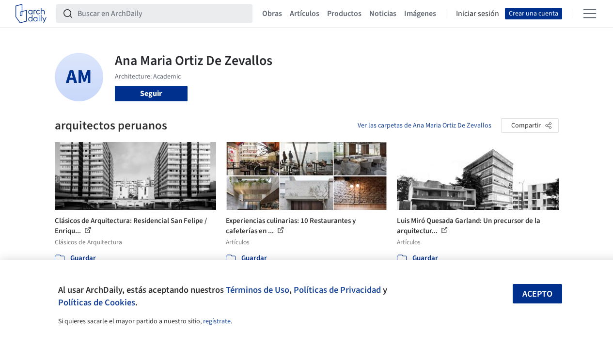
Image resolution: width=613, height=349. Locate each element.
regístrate (217, 321)
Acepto (537, 294)
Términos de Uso (257, 290)
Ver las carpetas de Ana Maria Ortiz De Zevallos (424, 125)
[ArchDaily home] (31, 13)
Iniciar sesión (477, 13)
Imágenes (420, 13)
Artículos (304, 13)
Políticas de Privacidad (337, 290)
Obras (272, 13)
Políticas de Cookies (96, 302)
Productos (344, 13)
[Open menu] (589, 13)
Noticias (382, 13)
